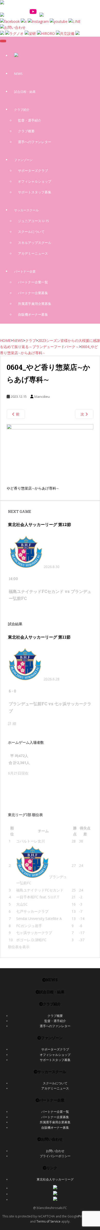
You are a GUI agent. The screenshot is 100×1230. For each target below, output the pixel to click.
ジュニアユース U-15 (33, 221)
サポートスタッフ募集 (34, 192)
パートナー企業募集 (33, 293)
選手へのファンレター (34, 142)
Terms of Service (48, 1221)
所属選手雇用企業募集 (34, 303)
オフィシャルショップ (34, 181)
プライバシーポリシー (55, 1156)
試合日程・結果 (25, 92)
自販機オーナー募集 (33, 314)
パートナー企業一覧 (33, 282)
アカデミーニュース (33, 253)
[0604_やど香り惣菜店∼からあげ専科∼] (50, 428)
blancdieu (42, 396)
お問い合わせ (55, 1151)
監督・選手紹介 (29, 120)
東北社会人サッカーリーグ (55, 1179)
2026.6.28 (51, 679)
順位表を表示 (18, 946)
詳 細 (12, 723)
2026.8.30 (51, 566)
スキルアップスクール (34, 242)
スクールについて (31, 231)
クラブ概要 (26, 131)
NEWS (18, 74)
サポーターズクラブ (33, 170)
